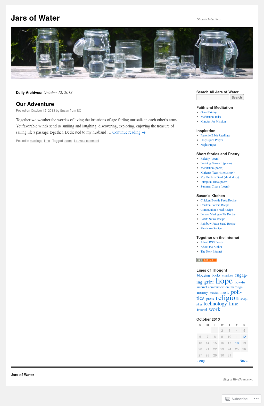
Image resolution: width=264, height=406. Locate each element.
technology (215, 303)
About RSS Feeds (212, 242)
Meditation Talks (211, 117)
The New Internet (211, 251)
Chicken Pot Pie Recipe (215, 205)
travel (202, 309)
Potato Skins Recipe (213, 219)
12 (244, 336)
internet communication (213, 287)
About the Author (211, 247)
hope (224, 280)
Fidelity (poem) (210, 158)
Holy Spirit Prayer (212, 140)
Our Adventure (35, 104)
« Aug (200, 360)
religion (227, 297)
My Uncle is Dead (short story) (220, 177)
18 (237, 342)
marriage (36, 140)
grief (209, 281)
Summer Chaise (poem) (215, 186)
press (210, 298)
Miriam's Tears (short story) (218, 172)
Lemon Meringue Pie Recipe (218, 214)
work (214, 309)
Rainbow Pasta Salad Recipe (218, 223)
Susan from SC (70, 110)
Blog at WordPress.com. (238, 379)
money (202, 292)
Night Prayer (208, 144)
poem (68, 140)
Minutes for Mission (213, 121)
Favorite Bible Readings (215, 135)
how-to (240, 282)
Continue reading (129, 132)
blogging (203, 275)
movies (214, 292)
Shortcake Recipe (211, 228)
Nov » (244, 360)
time (47, 140)
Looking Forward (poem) (216, 163)
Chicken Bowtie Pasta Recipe (218, 200)
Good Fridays (209, 112)
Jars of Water (35, 17)
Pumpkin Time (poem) (214, 182)
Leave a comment (86, 140)
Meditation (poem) (212, 168)
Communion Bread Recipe (217, 209)
